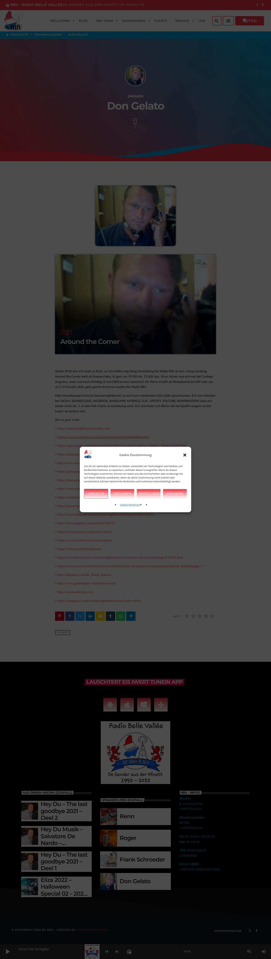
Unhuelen (96, 494)
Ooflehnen (122, 494)
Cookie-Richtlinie (130, 504)
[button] (185, 455)
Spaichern (174, 494)
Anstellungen (150, 494)
